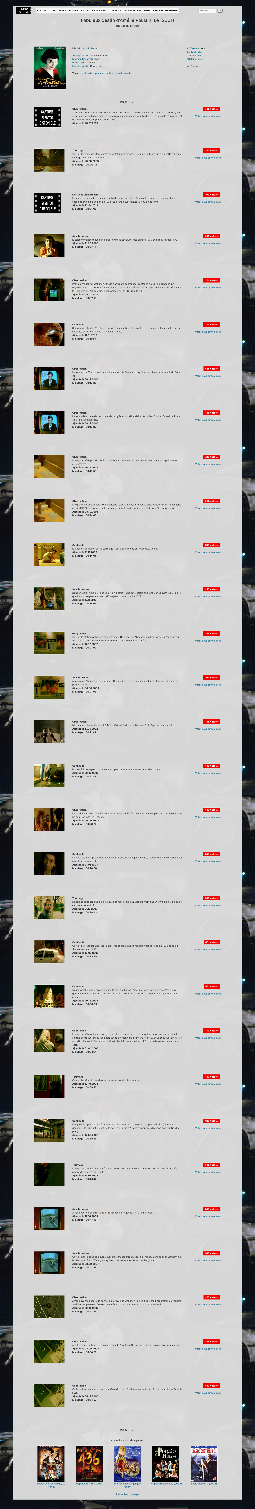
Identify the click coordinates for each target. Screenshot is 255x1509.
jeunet (119, 73)
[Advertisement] (68, 141)
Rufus (76, 62)
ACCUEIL (41, 10)
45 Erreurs (193, 48)
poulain (99, 73)
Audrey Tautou (81, 55)
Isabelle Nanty (80, 66)
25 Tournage (194, 51)
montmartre (87, 73)
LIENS (147, 10)
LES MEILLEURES (132, 10)
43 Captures (194, 66)
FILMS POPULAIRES (97, 10)
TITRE (52, 10)
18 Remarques (195, 58)
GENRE (62, 10)
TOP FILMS (115, 10)
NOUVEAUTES (76, 10)
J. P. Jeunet (91, 48)
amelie (127, 73)
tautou (110, 73)
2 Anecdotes (194, 55)
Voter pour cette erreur (208, 116)
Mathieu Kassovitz (83, 58)
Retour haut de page (127, 1494)
